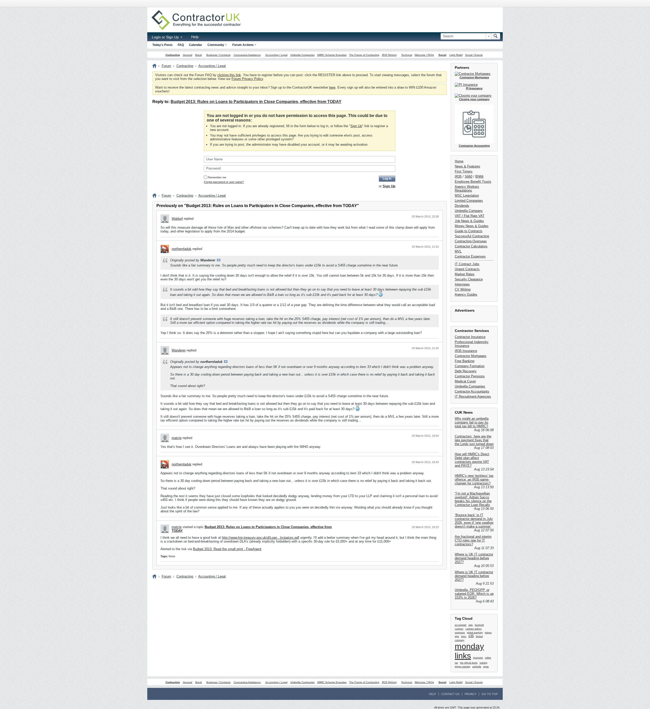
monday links (469, 651)
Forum (166, 66)
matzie (177, 438)
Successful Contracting (472, 236)
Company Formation (469, 366)
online (488, 657)
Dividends (462, 206)
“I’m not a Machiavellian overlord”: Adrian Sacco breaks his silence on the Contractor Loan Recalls (473, 499)
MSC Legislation (467, 195)
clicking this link (229, 75)
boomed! (479, 625)
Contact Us (450, 694)
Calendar (195, 45)
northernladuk (181, 249)
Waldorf (177, 219)
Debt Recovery (466, 371)
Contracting (173, 55)
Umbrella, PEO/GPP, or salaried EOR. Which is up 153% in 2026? (474, 593)
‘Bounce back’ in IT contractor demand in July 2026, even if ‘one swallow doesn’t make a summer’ (474, 520)
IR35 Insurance (466, 351)
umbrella (476, 666)
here (332, 87)
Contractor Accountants (472, 391)
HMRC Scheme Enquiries (332, 55)
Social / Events (474, 55)
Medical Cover (465, 381)
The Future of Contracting (364, 55)
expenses (460, 632)
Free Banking (464, 361)
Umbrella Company (469, 211)
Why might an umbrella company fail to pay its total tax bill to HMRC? (472, 422)
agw (470, 625)
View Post (218, 260)
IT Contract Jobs (467, 264)
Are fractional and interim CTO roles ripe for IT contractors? (473, 540)
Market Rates (465, 274)
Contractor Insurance (470, 337)
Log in (387, 178)
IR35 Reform (389, 55)
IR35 (458, 176)
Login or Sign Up (166, 37)
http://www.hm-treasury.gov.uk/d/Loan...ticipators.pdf (260, 537)
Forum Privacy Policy (247, 79)
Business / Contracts (218, 55)
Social (442, 55)
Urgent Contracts (467, 269)
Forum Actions (243, 45)
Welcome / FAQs (424, 55)
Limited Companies (469, 200)
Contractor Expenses (470, 256)
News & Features (467, 166)
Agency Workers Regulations (467, 188)
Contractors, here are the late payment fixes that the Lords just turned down (474, 440)
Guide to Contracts (468, 231)
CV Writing (462, 289)
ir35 (471, 636)
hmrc (463, 636)
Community (215, 45)
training (483, 663)
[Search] (495, 36)
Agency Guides (466, 294)
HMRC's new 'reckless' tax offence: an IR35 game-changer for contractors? (474, 479)
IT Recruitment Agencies (473, 396)
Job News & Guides (469, 221)
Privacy (470, 694)
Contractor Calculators (471, 246)
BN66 (479, 176)
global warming (475, 632)
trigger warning (462, 666)
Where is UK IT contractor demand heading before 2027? (474, 558)
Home (459, 161)
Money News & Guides (472, 226)
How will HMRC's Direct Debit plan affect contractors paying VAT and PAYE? (472, 459)
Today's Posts (162, 45)
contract (459, 629)
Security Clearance (469, 279)
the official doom (469, 663)
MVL (458, 251)
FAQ (181, 45)
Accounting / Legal (276, 55)
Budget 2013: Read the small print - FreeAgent (227, 549)
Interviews (462, 284)
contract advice (473, 629)
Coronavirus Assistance (247, 55)
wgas (486, 666)
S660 (468, 176)
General (187, 55)
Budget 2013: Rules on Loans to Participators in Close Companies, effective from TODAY (256, 101)
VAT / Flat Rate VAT (469, 216)
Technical (406, 55)
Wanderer (179, 350)
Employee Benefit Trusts (473, 181)
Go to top (490, 694)
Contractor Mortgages (470, 356)
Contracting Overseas (471, 241)
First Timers (464, 171)
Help (195, 37)
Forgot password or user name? (224, 181)
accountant (460, 625)
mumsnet (478, 657)
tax (456, 663)
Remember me (217, 177)
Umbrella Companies (302, 55)
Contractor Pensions (470, 376)
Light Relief (456, 55)
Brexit (198, 55)
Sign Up (356, 126)
